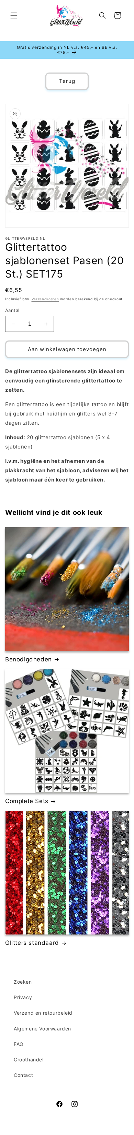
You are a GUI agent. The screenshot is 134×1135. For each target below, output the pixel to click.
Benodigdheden (28, 659)
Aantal (12, 310)
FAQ (19, 1044)
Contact (23, 1075)
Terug (67, 81)
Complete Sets (26, 801)
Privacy (23, 997)
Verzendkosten (45, 299)
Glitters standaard (32, 942)
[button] (13, 15)
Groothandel (29, 1059)
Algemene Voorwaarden (42, 1028)
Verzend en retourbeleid (43, 1013)
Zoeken (23, 982)
